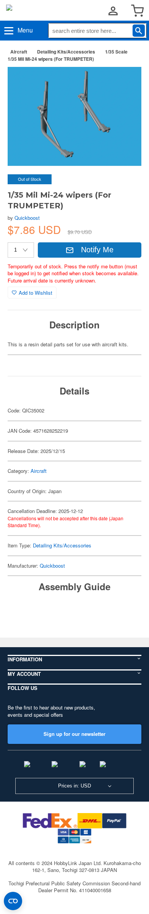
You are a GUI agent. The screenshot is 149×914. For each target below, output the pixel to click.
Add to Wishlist (35, 292)
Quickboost (27, 217)
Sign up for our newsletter (74, 733)
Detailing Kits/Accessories (66, 51)
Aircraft (18, 51)
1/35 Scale (116, 51)
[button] (127, 80)
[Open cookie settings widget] (13, 901)
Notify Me (97, 249)
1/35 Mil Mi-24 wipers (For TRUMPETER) (51, 58)
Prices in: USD (74, 786)
